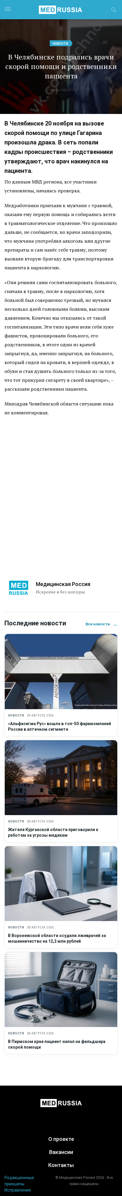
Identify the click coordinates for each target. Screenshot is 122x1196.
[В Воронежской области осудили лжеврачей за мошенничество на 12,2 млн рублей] (61, 883)
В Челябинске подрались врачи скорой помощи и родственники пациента (61, 66)
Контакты (61, 1165)
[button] (113, 10)
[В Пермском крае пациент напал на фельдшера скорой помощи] (61, 989)
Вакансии (61, 1152)
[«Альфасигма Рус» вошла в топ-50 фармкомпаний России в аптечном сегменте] (61, 671)
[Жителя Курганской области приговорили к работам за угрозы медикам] (61, 777)
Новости (60, 43)
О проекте (61, 1139)
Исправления (17, 1190)
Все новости (102, 624)
